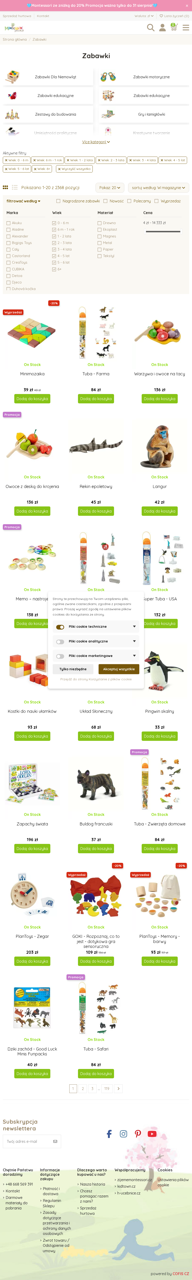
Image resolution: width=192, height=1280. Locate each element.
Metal (107, 242)
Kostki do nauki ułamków (32, 711)
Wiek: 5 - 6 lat (18, 169)
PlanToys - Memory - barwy (159, 939)
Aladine (18, 229)
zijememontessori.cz (134, 1179)
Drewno (109, 223)
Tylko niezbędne (73, 669)
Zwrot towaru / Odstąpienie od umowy (56, 1245)
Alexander (20, 236)
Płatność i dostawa (51, 1191)
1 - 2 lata (64, 236)
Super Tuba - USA (159, 599)
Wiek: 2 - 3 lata (112, 160)
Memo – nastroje (32, 599)
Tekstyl (108, 256)
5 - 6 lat (64, 262)
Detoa (17, 275)
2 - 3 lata (65, 242)
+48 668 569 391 (19, 1184)
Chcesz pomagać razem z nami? (94, 1196)
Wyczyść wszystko (76, 169)
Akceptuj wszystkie (119, 669)
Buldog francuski (96, 824)
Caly (15, 249)
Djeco (17, 282)
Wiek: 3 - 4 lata (144, 160)
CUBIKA (18, 269)
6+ (60, 269)
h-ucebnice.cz (128, 1193)
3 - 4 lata (65, 249)
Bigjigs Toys (22, 242)
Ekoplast (110, 229)
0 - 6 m (63, 223)
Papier (108, 249)
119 (106, 1088)
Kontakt (43, 16)
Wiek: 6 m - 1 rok (49, 160)
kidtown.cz (126, 1186)
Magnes (109, 236)
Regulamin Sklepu (52, 1203)
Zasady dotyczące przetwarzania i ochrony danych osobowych (57, 1223)
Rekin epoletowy (96, 486)
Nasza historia (92, 1184)
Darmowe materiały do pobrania (17, 1202)
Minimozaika (32, 373)
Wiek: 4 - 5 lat (174, 160)
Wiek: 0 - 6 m (17, 160)
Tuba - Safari (95, 1049)
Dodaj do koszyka (32, 398)
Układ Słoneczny (96, 711)
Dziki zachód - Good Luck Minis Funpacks (32, 1051)
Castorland (21, 256)
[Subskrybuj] (55, 1141)
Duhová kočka (24, 289)
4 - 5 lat (64, 256)
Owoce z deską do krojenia (32, 486)
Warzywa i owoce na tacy (159, 373)
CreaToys (19, 262)
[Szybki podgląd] (36, 369)
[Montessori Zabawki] (28, 28)
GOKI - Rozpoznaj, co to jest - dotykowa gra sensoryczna (96, 941)
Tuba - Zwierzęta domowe (159, 824)
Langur (160, 486)
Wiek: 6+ (43, 169)
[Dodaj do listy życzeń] (28, 369)
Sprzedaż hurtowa (17, 16)
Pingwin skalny (159, 711)
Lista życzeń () (176, 16)
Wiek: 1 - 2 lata (81, 160)
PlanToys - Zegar (32, 936)
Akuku (17, 223)
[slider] (145, 231)
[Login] (162, 27)
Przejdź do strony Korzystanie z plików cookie (96, 679)
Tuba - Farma (95, 373)
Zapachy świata (32, 824)
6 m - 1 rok (66, 229)
